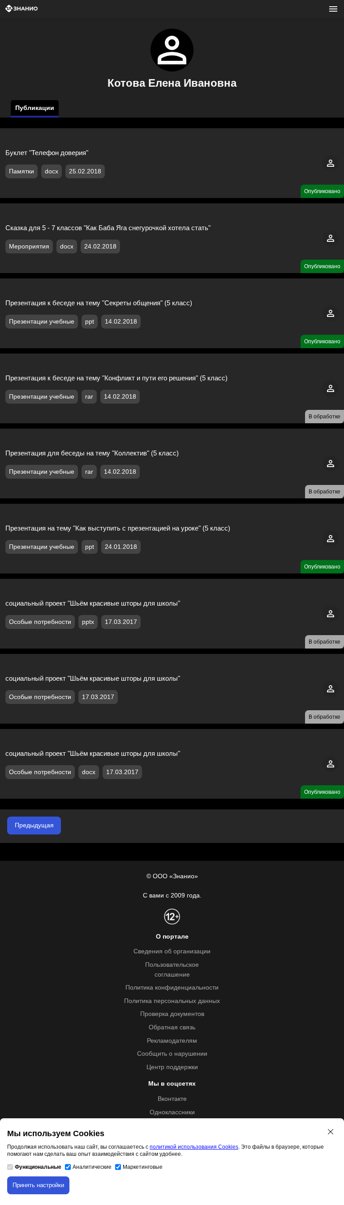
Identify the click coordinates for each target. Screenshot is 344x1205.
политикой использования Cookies (194, 1147)
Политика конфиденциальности (172, 987)
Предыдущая (34, 825)
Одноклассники (172, 1112)
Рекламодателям (172, 1040)
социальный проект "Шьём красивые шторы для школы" (92, 753)
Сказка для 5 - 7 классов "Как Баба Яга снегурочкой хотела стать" (108, 228)
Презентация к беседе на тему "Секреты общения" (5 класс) (98, 303)
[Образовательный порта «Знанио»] (21, 9)
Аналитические (92, 1167)
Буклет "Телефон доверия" (46, 152)
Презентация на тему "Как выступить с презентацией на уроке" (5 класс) (117, 528)
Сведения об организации (172, 951)
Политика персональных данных (172, 1001)
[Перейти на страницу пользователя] (330, 169)
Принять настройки (38, 1185)
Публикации (34, 108)
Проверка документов (172, 1014)
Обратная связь (172, 1027)
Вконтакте (172, 1098)
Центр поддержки (172, 1067)
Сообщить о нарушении (172, 1053)
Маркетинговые (143, 1167)
